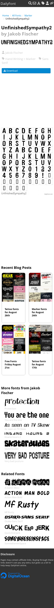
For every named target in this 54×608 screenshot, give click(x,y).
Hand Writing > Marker (20, 59)
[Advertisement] (27, 98)
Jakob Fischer (14, 53)
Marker (28, 15)
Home (5, 15)
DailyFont (8, 3)
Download (12, 70)
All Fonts (16, 15)
